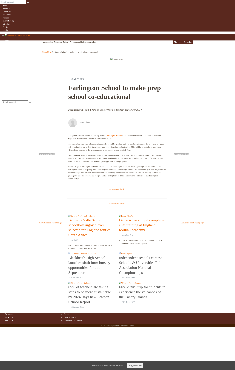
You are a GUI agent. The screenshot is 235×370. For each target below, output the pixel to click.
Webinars (7, 15)
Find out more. (117, 366)
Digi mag (177, 42)
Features (6, 8)
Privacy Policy (70, 317)
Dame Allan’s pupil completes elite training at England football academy (142, 225)
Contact (67, 314)
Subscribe (188, 42)
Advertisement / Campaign (50, 223)
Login (5, 30)
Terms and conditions (73, 320)
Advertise (9, 314)
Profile (5, 27)
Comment (7, 12)
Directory (7, 24)
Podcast (6, 18)
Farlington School (114, 135)
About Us (9, 320)
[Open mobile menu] (3, 35)
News (5, 5)
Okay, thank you (135, 366)
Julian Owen (129, 235)
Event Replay (8, 21)
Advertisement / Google (116, 189)
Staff (76, 240)
